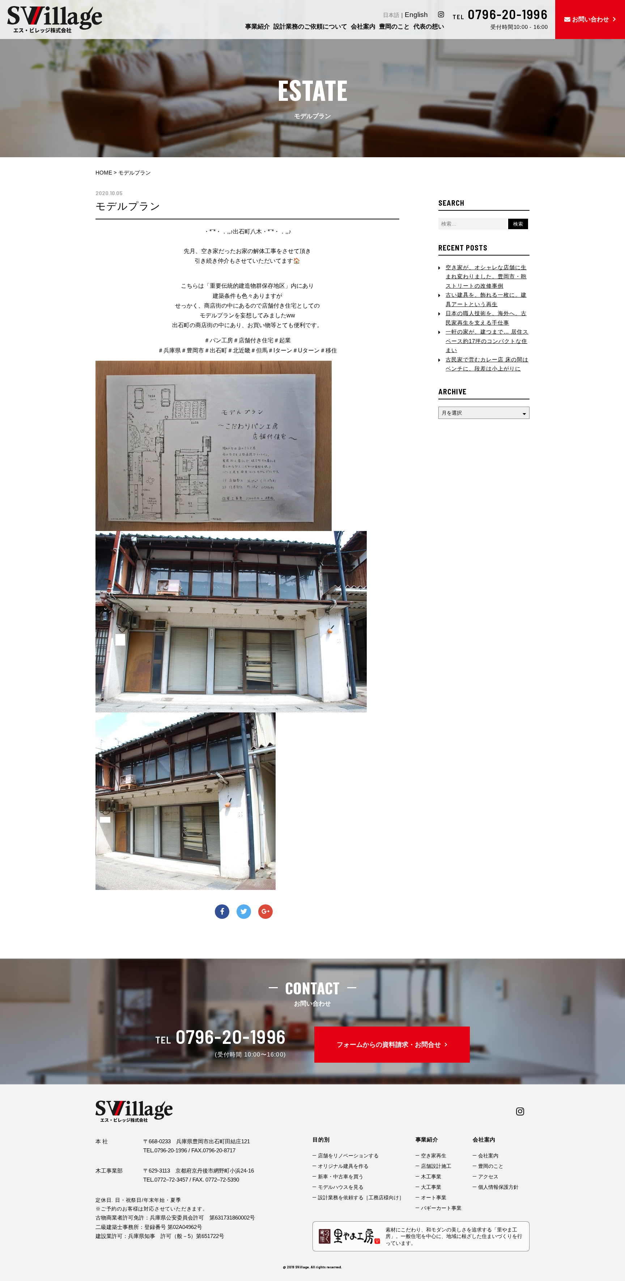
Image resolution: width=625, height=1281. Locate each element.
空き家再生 (433, 1155)
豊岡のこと (490, 1166)
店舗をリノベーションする (348, 1155)
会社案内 (488, 1155)
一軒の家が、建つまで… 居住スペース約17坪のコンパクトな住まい (487, 341)
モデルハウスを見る (340, 1187)
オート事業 (433, 1197)
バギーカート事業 (441, 1208)
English (416, 14)
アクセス (488, 1176)
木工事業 (431, 1176)
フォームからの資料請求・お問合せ (389, 1044)
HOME (103, 173)
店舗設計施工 (436, 1166)
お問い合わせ (590, 19)
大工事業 (431, 1187)
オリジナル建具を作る (343, 1166)
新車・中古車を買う (340, 1176)
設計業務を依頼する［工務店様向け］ (361, 1197)
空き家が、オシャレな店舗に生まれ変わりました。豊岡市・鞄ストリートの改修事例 (486, 276)
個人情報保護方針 (498, 1187)
